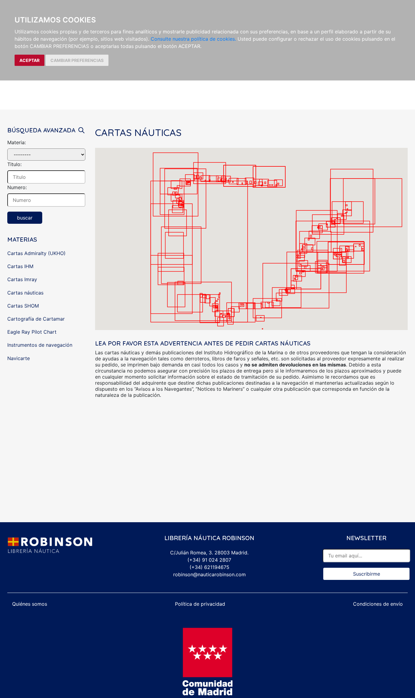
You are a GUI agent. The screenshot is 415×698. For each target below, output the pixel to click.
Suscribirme (366, 574)
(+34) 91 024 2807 (209, 560)
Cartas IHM (20, 266)
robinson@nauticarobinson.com (209, 574)
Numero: (17, 187)
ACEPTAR (29, 60)
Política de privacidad (200, 604)
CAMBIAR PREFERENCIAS (77, 60)
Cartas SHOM (23, 306)
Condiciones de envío (378, 604)
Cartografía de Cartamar (36, 319)
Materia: (16, 142)
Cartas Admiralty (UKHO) (36, 253)
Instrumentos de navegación (39, 345)
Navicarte (18, 358)
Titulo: (14, 164)
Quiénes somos (29, 604)
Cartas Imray (22, 279)
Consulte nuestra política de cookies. (193, 39)
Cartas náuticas (25, 293)
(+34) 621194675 (209, 567)
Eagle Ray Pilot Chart (32, 332)
